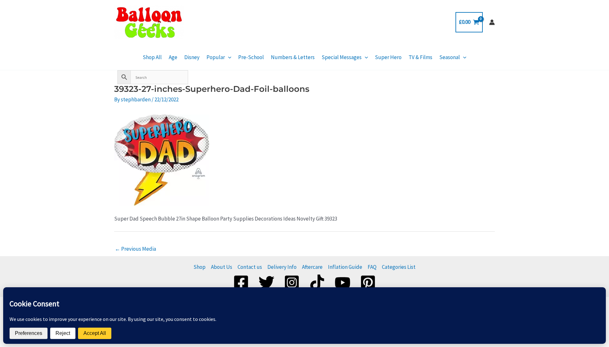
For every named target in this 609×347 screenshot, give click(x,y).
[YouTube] (342, 282)
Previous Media (135, 248)
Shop (199, 266)
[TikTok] (317, 282)
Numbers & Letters (293, 57)
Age (173, 57)
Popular (215, 57)
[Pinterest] (368, 282)
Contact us (250, 266)
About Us (221, 266)
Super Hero (388, 57)
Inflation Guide (345, 266)
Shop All (152, 57)
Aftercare (312, 266)
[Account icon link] (492, 22)
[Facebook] (241, 282)
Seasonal (449, 57)
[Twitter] (266, 282)
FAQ (372, 266)
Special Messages (342, 57)
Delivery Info (282, 266)
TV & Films (420, 57)
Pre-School (251, 57)
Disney (192, 57)
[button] (228, 57)
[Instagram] (292, 282)
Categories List (399, 266)
